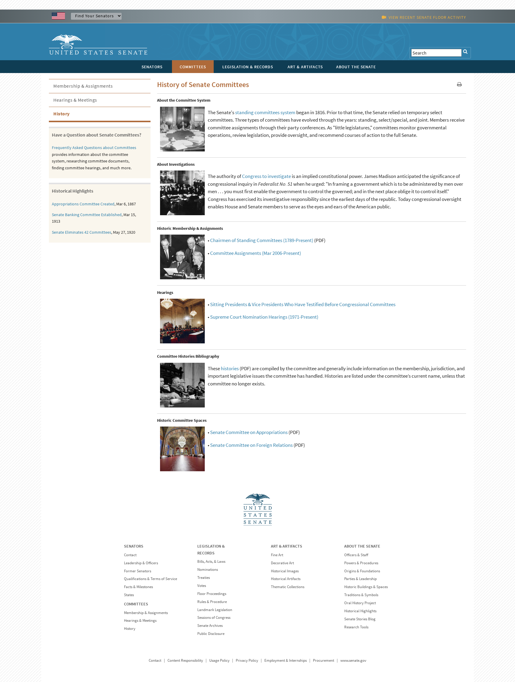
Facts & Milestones (138, 586)
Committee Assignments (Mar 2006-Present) (255, 253)
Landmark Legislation (214, 609)
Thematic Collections (287, 586)
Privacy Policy (247, 660)
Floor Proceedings (211, 593)
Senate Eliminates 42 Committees (81, 232)
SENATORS (133, 546)
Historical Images (285, 571)
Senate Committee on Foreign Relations (251, 445)
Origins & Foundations (362, 571)
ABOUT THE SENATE (362, 546)
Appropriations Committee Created (83, 204)
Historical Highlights (360, 610)
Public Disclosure (210, 633)
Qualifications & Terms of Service (150, 578)
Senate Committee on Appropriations (249, 432)
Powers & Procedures (361, 562)
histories (230, 368)
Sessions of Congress (213, 617)
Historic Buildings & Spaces (366, 586)
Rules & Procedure (212, 601)
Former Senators (137, 571)
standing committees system (265, 112)
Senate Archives (210, 625)
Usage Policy (219, 660)
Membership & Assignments (83, 86)
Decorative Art (282, 562)
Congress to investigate (266, 176)
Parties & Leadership (360, 578)
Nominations (207, 569)
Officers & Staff (356, 554)
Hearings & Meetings (75, 100)
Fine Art (277, 554)
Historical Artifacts (285, 578)
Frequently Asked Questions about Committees (94, 147)
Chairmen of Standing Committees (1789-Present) (261, 240)
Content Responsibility (185, 660)
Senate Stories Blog (360, 618)
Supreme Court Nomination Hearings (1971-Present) (264, 317)
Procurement (323, 660)
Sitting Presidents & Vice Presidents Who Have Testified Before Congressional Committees (302, 304)
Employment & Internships (285, 660)
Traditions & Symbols (361, 594)
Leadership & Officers (141, 562)
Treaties (203, 577)
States (129, 594)
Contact (130, 554)
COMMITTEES (136, 604)
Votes (201, 585)
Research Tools (356, 627)
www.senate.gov (353, 660)
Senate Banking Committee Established (87, 214)
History (61, 114)
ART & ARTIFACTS (286, 546)
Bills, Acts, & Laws (211, 561)
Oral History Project (360, 602)
